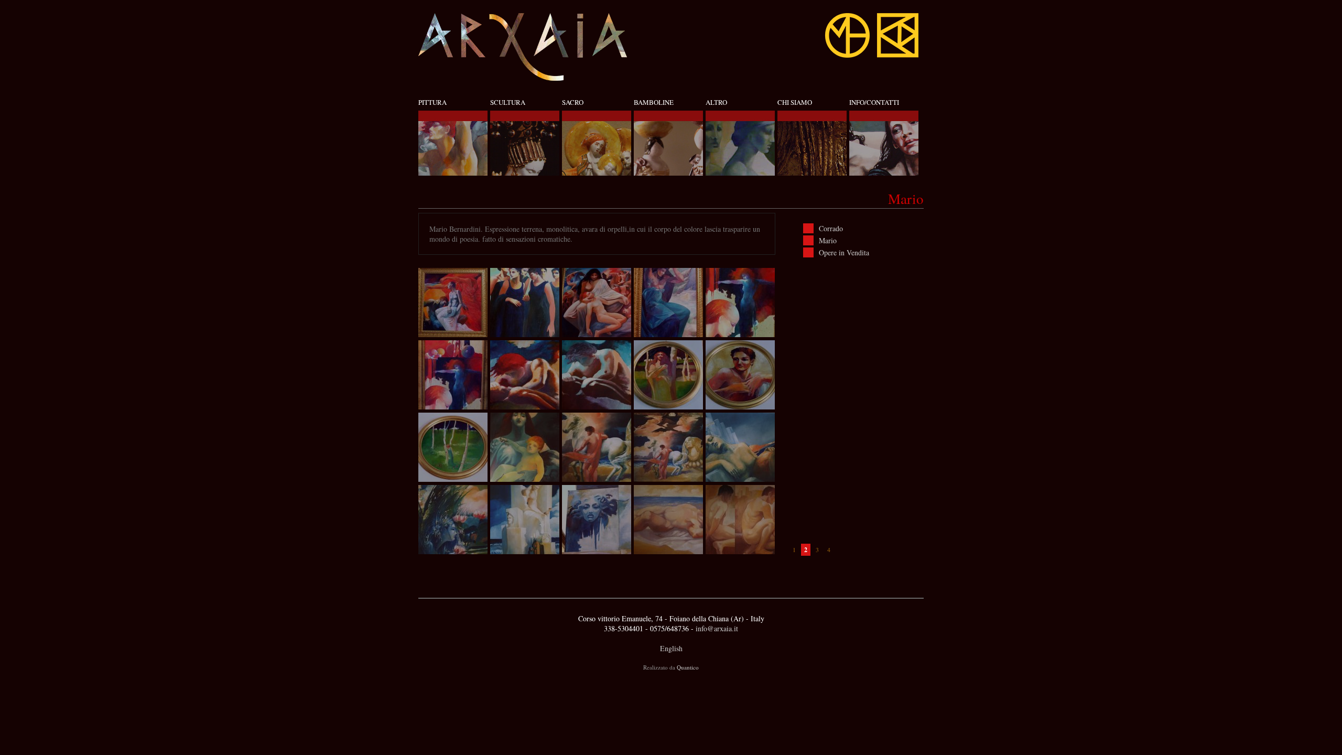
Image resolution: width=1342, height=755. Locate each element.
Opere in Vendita (844, 252)
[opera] (740, 447)
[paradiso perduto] (453, 302)
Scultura (507, 102)
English (671, 648)
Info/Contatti (874, 102)
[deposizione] (596, 302)
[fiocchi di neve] (668, 302)
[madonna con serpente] (524, 447)
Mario (828, 240)
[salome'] (453, 374)
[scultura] (524, 519)
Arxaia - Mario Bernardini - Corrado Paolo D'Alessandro (523, 46)
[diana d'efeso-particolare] (596, 447)
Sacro (572, 102)
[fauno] (524, 374)
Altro (716, 102)
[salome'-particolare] (740, 302)
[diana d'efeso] (668, 447)
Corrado (831, 228)
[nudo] (668, 519)
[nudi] (740, 519)
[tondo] (668, 374)
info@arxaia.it (717, 628)
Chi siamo (794, 102)
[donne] (524, 302)
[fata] (453, 519)
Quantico (688, 667)
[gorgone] (596, 519)
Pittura (432, 102)
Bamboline (654, 102)
